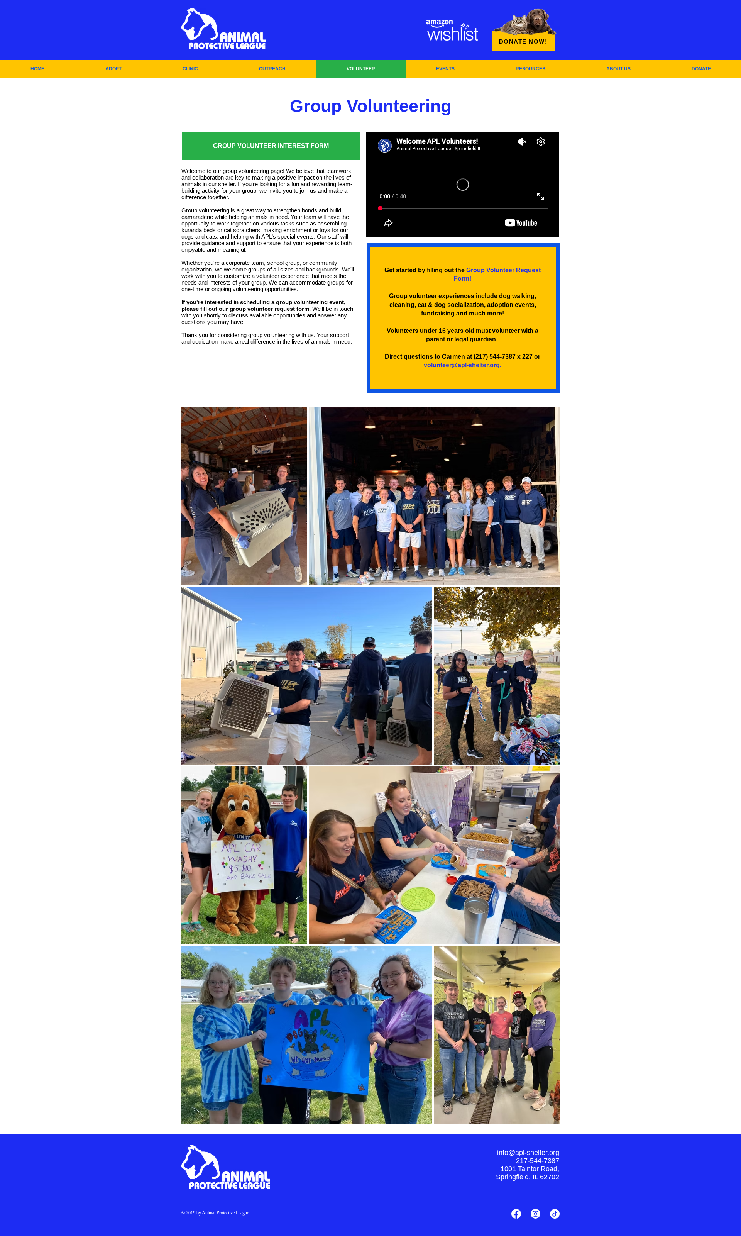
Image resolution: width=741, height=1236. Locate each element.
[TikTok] (555, 1214)
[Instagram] (535, 1214)
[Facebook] (516, 1214)
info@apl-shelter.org (528, 1152)
